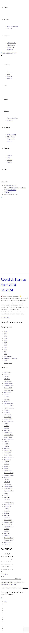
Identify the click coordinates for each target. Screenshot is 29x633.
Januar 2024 (7, 417)
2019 (5, 338)
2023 (5, 347)
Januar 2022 (7, 452)
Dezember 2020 (8, 473)
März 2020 (7, 482)
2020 (5, 340)
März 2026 (7, 379)
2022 (5, 345)
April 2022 (7, 448)
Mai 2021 (6, 466)
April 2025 (7, 399)
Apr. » (6, 574)
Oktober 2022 (8, 437)
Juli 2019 (6, 493)
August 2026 (7, 372)
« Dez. (2, 574)
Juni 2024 (6, 410)
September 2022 (8, 439)
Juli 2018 (6, 508)
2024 (5, 349)
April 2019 (7, 497)
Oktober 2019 (8, 488)
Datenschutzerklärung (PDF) (9, 584)
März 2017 (7, 535)
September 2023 (8, 421)
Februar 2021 (7, 470)
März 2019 (7, 499)
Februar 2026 (7, 381)
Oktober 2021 (8, 455)
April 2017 (7, 533)
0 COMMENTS (12, 190)
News (24, 187)
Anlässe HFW (18, 187)
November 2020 (8, 475)
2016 (5, 331)
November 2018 (8, 502)
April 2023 (7, 430)
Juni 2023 (6, 426)
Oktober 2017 (8, 524)
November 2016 (8, 540)
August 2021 (7, 459)
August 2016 (7, 542)
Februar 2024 (7, 414)
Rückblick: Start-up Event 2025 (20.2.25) (13, 285)
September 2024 (8, 408)
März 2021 (7, 468)
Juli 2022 (6, 441)
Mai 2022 (6, 446)
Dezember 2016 (8, 538)
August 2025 (7, 392)
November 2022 (8, 435)
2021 (5, 342)
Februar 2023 (7, 432)
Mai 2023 (6, 428)
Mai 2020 (6, 479)
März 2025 (7, 401)
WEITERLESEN (5, 317)
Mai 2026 (6, 376)
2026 (5, 354)
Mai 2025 (6, 397)
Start (5, 601)
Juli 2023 (6, 423)
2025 (12, 187)
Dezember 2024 (8, 403)
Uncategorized (8, 363)
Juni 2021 (6, 464)
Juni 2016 (6, 544)
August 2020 (7, 477)
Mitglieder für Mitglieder (10, 358)
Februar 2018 (7, 520)
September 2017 (8, 526)
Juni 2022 (6, 444)
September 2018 (8, 504)
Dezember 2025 (8, 383)
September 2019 (8, 491)
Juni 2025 (6, 394)
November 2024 (8, 405)
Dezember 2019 (8, 486)
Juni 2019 (6, 495)
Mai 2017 (6, 531)
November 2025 (8, 385)
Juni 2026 (6, 374)
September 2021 (8, 457)
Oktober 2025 (8, 388)
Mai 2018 (6, 513)
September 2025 (8, 390)
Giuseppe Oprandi (11, 185)
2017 (5, 333)
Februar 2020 (7, 484)
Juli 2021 (6, 461)
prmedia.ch (25, 588)
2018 (5, 336)
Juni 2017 (6, 529)
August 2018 (7, 506)
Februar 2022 (7, 450)
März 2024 (7, 412)
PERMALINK (7, 192)
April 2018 (7, 515)
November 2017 (8, 522)
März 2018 (7, 517)
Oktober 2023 (8, 419)
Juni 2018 (6, 511)
